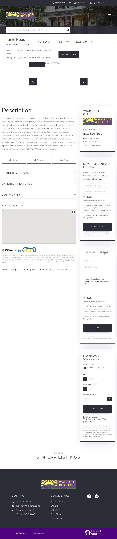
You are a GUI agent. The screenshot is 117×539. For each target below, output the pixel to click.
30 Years (90, 368)
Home (4, 270)
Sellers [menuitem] (54, 510)
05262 (51, 270)
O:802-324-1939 (60, 3)
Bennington (29, 270)
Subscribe (97, 227)
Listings (13, 270)
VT (20, 270)
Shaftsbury (42, 270)
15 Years (101, 368)
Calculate (98, 409)
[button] (68, 30)
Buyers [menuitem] (54, 505)
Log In (95, 3)
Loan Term (88, 364)
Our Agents (96, 145)
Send (97, 328)
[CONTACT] (68, 54)
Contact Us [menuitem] (57, 518)
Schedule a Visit (104, 253)
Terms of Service (103, 338)
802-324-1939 (92, 133)
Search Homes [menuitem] (59, 501)
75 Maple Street (25, 512)
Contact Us (87, 145)
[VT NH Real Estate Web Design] (93, 533)
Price (85, 374)
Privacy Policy (88, 218)
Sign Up (101, 3)
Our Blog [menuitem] (56, 514)
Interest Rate (89, 394)
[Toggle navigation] (109, 15)
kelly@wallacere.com (79, 3)
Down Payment (90, 384)
